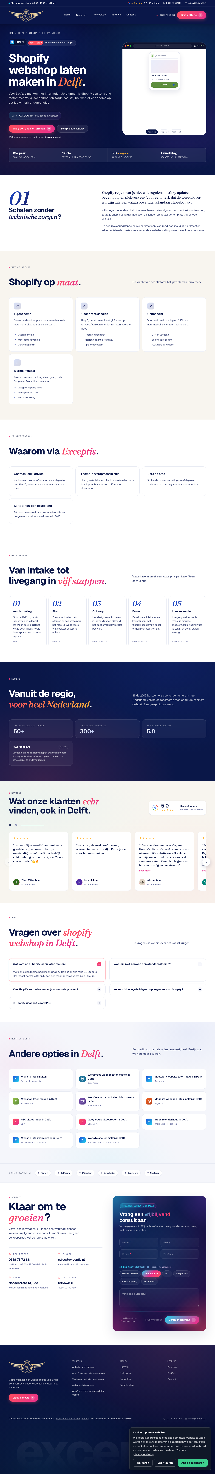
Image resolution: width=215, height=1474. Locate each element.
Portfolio (171, 1373)
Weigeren (142, 1463)
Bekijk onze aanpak (72, 128)
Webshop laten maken (83, 1385)
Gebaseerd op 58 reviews (191, 809)
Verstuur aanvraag (182, 1319)
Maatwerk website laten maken (88, 1379)
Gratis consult (23, 1397)
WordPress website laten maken (88, 1373)
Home (67, 14)
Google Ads (182, 1273)
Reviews (116, 14)
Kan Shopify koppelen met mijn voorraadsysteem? (45, 989)
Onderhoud (149, 1281)
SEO (167, 1273)
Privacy (85, 1418)
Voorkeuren (165, 1463)
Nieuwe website (130, 1273)
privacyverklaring (153, 1319)
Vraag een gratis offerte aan (31, 128)
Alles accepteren (192, 1463)
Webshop (33, 33)
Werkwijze (100, 14)
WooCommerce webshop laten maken (88, 1393)
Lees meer (145, 870)
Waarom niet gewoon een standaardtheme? (142, 964)
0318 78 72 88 (167, 15)
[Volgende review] (206, 862)
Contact (130, 14)
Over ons (172, 1367)
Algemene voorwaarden (68, 1418)
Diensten (81, 15)
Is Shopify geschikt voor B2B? (32, 1003)
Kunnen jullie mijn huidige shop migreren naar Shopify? (148, 989)
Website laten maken (82, 1367)
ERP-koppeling (129, 1281)
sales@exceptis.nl (197, 1418)
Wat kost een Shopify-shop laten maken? (39, 964)
